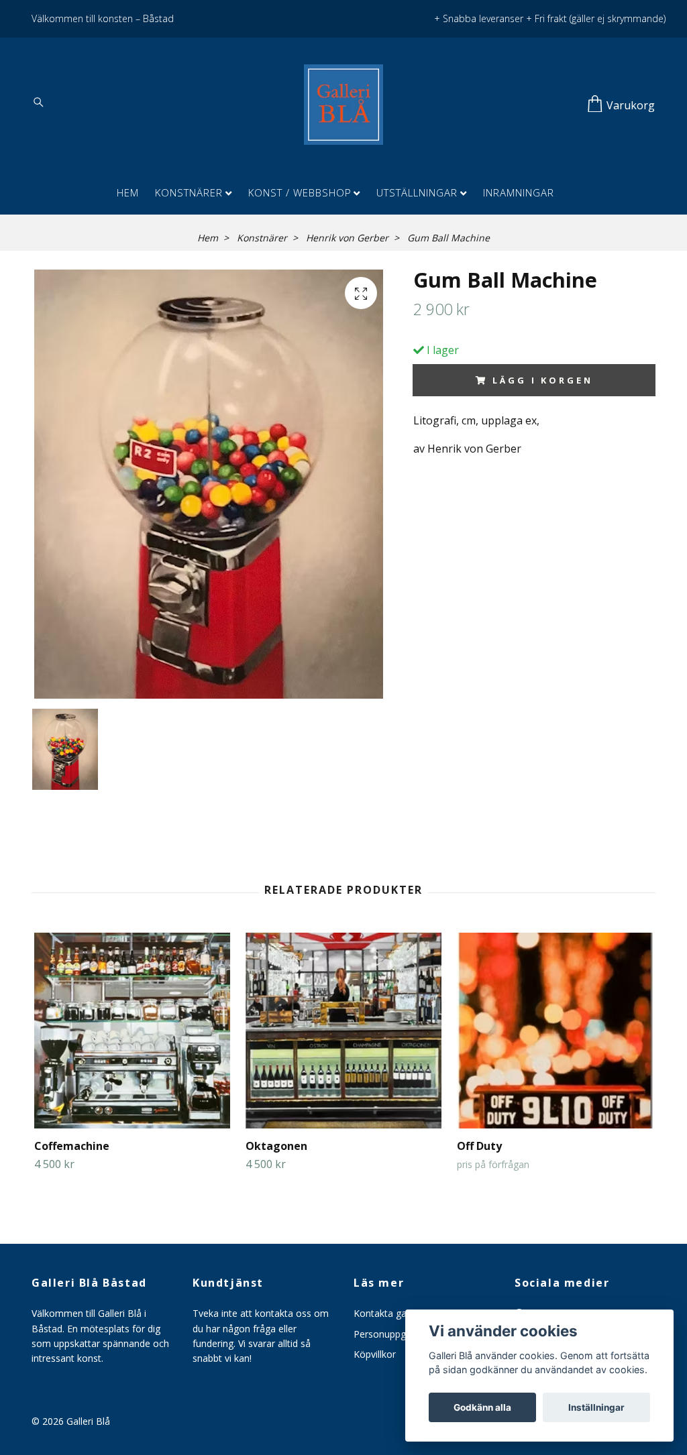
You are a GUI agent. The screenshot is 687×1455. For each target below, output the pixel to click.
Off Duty (479, 1146)
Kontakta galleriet (392, 1313)
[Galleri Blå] (343, 105)
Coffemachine (71, 1146)
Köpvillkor (375, 1354)
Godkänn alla (482, 1407)
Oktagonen (276, 1146)
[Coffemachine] (132, 1030)
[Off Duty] (555, 1030)
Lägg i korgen (542, 380)
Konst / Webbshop (300, 192)
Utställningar (417, 192)
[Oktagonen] (343, 1030)
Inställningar (596, 1407)
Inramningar (518, 192)
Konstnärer (189, 192)
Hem (128, 192)
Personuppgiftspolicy (399, 1334)
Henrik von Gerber (347, 237)
